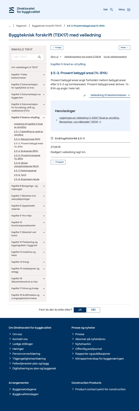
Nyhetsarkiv (83, 344)
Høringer (18, 349)
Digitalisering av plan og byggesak (34, 368)
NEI (93, 310)
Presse (79, 334)
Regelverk (21, 26)
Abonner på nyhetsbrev (90, 339)
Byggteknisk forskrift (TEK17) (47, 26)
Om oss (17, 334)
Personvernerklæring (26, 354)
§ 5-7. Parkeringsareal (25, 171)
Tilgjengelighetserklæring (29, 359)
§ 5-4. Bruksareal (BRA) (26, 151)
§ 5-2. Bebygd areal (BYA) (27, 139)
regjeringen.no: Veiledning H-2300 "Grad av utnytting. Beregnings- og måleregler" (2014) (89, 120)
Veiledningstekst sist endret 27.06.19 (82, 57)
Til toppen (59, 162)
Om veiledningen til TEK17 (24, 67)
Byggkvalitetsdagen (25, 394)
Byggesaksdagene (24, 389)
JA (80, 310)
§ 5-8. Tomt (20, 175)
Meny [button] (122, 10)
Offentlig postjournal (88, 349)
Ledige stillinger (22, 344)
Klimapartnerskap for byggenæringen (99, 359)
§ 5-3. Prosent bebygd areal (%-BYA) (86, 26)
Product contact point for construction (100, 389)
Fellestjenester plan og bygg (30, 363)
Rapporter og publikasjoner (92, 354)
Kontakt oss (20, 339)
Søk (105, 10)
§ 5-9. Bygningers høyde (26, 179)
